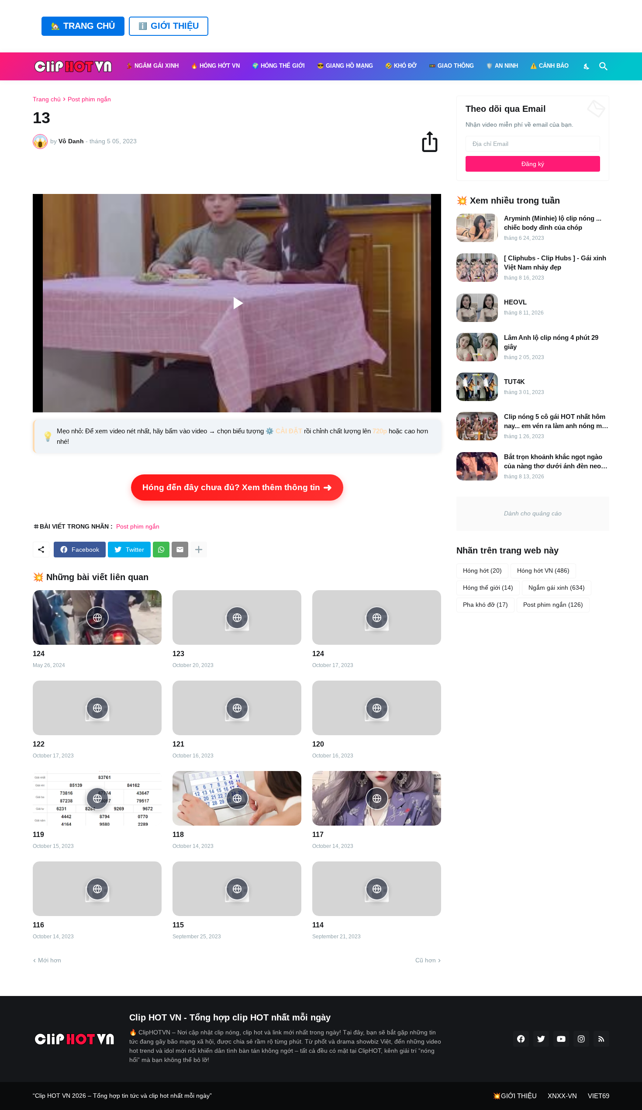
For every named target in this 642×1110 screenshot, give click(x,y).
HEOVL (515, 302)
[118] (237, 798)
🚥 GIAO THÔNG (451, 66)
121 (178, 744)
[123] (237, 617)
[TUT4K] (477, 387)
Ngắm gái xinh (556, 587)
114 (318, 925)
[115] (237, 888)
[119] (97, 798)
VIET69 (598, 1096)
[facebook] (521, 1039)
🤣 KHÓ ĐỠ (401, 66)
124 (39, 653)
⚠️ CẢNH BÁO (549, 66)
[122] (97, 708)
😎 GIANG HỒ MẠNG (345, 66)
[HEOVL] (477, 308)
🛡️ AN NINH (502, 66)
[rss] (601, 1039)
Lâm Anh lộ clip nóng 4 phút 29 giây (551, 342)
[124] (97, 617)
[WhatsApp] (161, 549)
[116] (97, 888)
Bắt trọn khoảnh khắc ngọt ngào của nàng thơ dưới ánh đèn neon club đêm (554, 461)
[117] (376, 798)
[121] (237, 708)
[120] (376, 708)
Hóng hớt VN (543, 570)
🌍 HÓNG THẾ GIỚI (278, 66)
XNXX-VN (562, 1096)
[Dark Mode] (587, 66)
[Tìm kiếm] (601, 66)
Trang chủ (47, 99)
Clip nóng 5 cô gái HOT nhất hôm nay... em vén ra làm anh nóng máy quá (556, 421)
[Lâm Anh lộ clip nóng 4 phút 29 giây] (477, 347)
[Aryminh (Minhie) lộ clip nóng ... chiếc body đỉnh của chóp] (477, 228)
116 (38, 925)
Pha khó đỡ (485, 604)
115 (178, 925)
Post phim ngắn (89, 99)
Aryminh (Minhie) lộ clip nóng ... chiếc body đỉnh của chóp (552, 222)
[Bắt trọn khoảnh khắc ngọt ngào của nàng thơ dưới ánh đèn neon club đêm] (477, 466)
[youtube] (561, 1039)
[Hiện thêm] (198, 549)
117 (318, 834)
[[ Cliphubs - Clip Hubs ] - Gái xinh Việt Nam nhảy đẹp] (477, 267)
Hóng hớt (482, 570)
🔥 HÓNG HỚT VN (215, 66)
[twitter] (541, 1039)
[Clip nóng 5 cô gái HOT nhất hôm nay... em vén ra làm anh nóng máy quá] (477, 426)
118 (178, 834)
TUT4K (514, 381)
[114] (376, 888)
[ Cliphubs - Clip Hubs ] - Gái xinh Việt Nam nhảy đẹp (555, 262)
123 (178, 653)
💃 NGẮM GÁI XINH (152, 66)
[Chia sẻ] (433, 141)
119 (38, 834)
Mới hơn (49, 960)
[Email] (180, 549)
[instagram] (581, 1039)
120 (318, 744)
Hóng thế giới (488, 587)
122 (39, 744)
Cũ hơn (425, 960)
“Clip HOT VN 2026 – (63, 1095)
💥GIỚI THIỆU (515, 1096)
